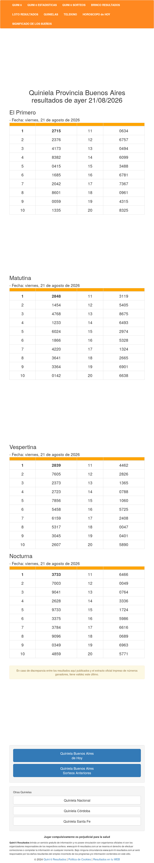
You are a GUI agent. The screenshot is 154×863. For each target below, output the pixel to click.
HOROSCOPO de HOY (96, 14)
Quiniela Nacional (77, 800)
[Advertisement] (77, 58)
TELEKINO (70, 14)
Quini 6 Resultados (55, 859)
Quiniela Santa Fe (77, 821)
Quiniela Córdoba (77, 810)
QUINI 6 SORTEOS (73, 5)
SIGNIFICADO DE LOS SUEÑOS (32, 24)
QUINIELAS (51, 14)
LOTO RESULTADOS (25, 14)
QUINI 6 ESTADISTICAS (42, 5)
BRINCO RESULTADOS (105, 5)
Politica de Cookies (79, 859)
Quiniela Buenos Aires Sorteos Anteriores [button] (77, 770)
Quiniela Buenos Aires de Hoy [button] (77, 755)
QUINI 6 (17, 5)
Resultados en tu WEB (106, 859)
